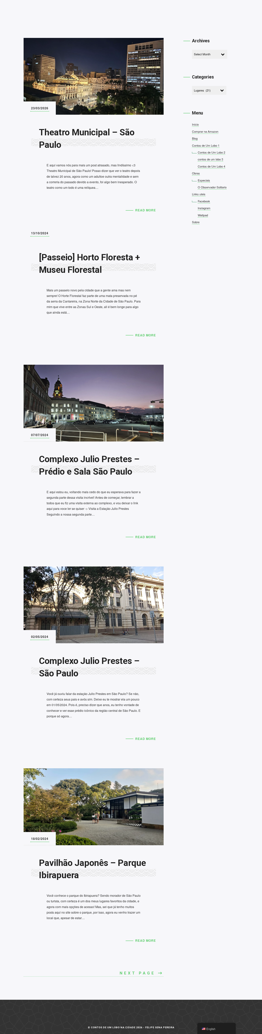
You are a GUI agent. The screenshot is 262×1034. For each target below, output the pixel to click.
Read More (145, 210)
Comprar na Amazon (205, 131)
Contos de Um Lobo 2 (211, 152)
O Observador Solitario (212, 187)
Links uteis (198, 194)
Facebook (204, 201)
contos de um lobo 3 (210, 159)
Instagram (204, 208)
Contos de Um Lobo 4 (211, 166)
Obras (196, 173)
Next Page (139, 973)
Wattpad (203, 215)
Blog (195, 138)
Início (195, 124)
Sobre (195, 222)
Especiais (204, 180)
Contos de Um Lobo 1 (205, 145)
